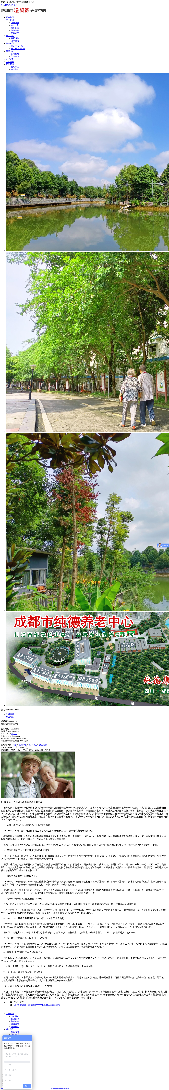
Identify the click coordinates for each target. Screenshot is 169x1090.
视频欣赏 (15, 1027)
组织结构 (15, 1024)
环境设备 (10, 59)
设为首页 (13, 5)
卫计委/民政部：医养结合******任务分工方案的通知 (37, 1005)
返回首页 (43, 745)
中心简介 (15, 1016)
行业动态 (10, 717)
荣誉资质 (15, 1021)
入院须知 (10, 62)
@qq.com (14, 734)
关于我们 (10, 20)
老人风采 (10, 36)
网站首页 (10, 17)
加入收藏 (5, 5)
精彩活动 (15, 1032)
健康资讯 (10, 43)
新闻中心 (10, 51)
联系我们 (10, 64)
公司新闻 (10, 714)
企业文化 (15, 1019)
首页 (15, 745)
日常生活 (15, 1034)
